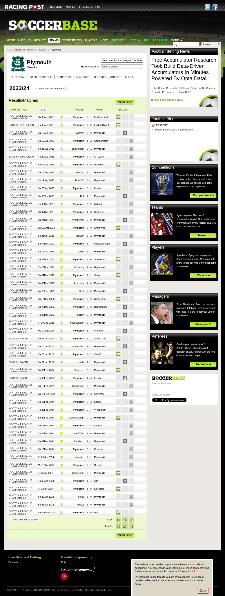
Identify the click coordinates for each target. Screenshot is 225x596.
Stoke (97, 275)
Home (11, 40)
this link (192, 571)
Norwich (98, 188)
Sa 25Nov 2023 (46, 259)
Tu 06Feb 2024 (46, 378)
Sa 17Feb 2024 (46, 401)
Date (42, 109)
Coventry (79, 267)
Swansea (99, 212)
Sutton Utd (99, 338)
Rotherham (100, 299)
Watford (80, 133)
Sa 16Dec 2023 (46, 299)
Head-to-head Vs (90, 66)
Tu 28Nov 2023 (46, 267)
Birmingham (78, 148)
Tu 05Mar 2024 (46, 433)
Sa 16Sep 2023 (46, 172)
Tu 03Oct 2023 (46, 204)
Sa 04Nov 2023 (46, 243)
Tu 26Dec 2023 (46, 314)
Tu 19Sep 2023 (46, 180)
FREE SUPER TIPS (89, 6)
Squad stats (82, 77)
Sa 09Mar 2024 (46, 441)
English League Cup (22, 125)
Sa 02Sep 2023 (46, 164)
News (104, 40)
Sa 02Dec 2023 (46, 275)
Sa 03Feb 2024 (46, 370)
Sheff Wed (99, 227)
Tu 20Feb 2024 (46, 409)
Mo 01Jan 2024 (46, 330)
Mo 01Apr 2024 (46, 465)
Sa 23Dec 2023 (46, 307)
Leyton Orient (101, 125)
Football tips (139, 40)
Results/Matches (41, 77)
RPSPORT (162, 125)
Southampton (101, 140)
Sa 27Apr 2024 (46, 504)
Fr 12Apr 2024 (45, 488)
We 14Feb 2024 (46, 394)
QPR (81, 291)
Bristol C (79, 180)
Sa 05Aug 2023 (46, 117)
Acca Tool (160, 40)
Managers (115, 77)
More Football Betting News (168, 99)
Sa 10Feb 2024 (46, 386)
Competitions (72, 40)
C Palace (99, 156)
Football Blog (162, 119)
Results (40, 40)
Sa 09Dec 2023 (46, 283)
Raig (63, 562)
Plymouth (78, 117)
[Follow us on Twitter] (207, 7)
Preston (80, 172)
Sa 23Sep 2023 (46, 188)
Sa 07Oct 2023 (46, 212)
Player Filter (125, 102)
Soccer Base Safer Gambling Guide (174, 129)
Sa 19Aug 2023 (46, 140)
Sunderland (100, 259)
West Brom (78, 220)
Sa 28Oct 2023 (46, 235)
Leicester (79, 283)
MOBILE (70, 6)
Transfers (63, 77)
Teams (54, 40)
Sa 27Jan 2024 (46, 362)
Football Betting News (170, 51)
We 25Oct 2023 (46, 227)
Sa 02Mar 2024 (46, 425)
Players (91, 40)
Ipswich (80, 235)
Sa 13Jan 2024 (46, 346)
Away (99, 109)
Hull (82, 196)
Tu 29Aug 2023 (46, 156)
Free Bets (119, 40)
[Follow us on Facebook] (215, 7)
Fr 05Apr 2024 (45, 473)
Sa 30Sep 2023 (46, 196)
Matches (24, 40)
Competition (18, 109)
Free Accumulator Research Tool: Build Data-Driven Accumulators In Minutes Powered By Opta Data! (183, 69)
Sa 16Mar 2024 (46, 449)
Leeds (81, 251)
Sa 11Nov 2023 (46, 251)
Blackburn (99, 164)
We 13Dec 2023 (46, 291)
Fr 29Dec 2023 (46, 322)
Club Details (19, 77)
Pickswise (13, 562)
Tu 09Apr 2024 (46, 481)
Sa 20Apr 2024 (46, 496)
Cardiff (80, 314)
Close (203, 590)
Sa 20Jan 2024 (46, 354)
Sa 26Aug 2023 (46, 148)
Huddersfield (101, 117)
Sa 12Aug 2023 (46, 133)
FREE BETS (55, 6)
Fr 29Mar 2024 (46, 457)
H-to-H (129, 77)
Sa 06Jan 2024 (46, 338)
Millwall (98, 204)
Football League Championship (20, 117)
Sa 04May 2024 (46, 512)
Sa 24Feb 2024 (46, 417)
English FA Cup (18, 338)
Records (99, 77)
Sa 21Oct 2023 (46, 220)
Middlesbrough (102, 243)
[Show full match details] (61, 117)
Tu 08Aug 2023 (46, 125)
